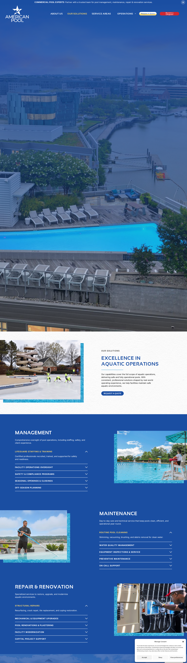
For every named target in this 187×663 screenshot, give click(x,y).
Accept (144, 657)
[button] (183, 642)
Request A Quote (148, 13)
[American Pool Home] (17, 13)
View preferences (176, 657)
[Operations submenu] (135, 13)
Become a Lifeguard (169, 13)
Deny (160, 657)
